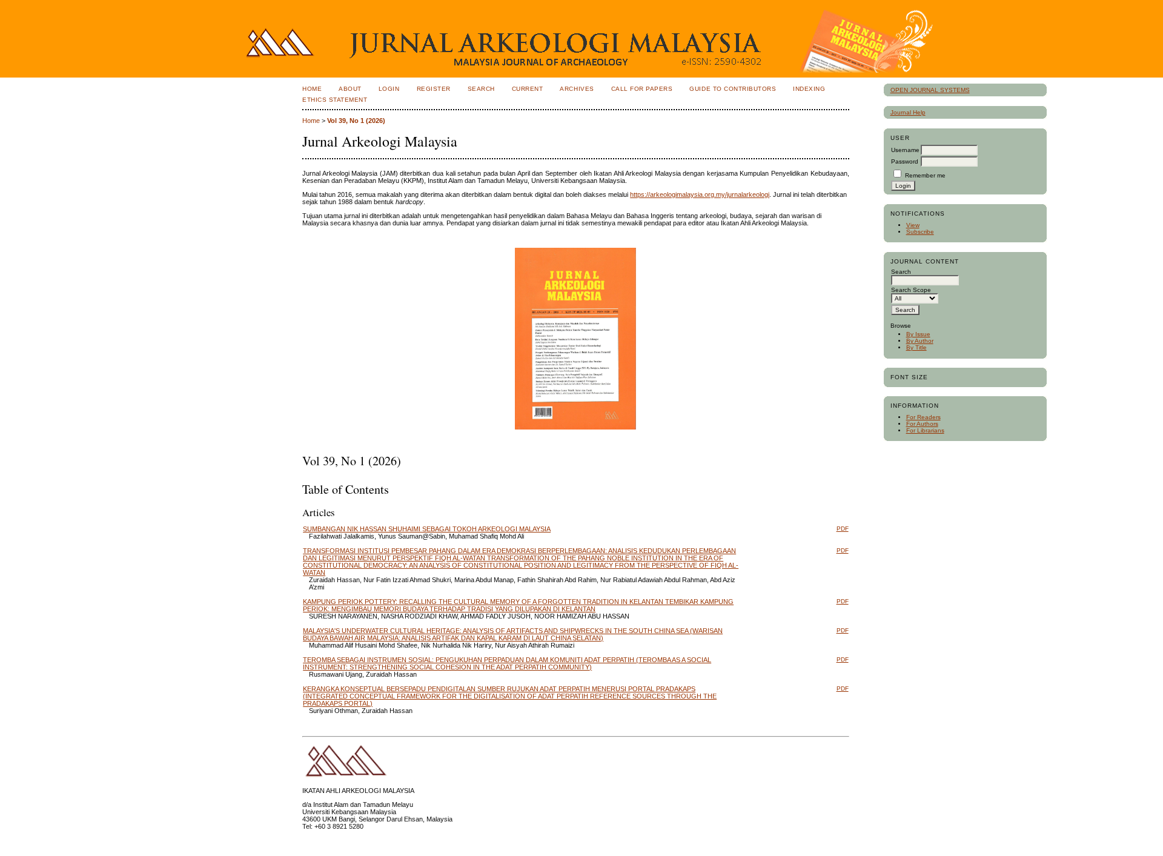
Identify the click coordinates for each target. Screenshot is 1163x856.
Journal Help (908, 112)
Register (434, 88)
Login (389, 88)
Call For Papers (642, 88)
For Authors (922, 423)
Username (905, 150)
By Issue (918, 334)
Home (312, 88)
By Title (916, 347)
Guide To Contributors (732, 88)
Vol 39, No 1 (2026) (356, 120)
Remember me (925, 175)
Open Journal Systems (930, 90)
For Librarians (925, 430)
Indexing (809, 88)
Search (481, 88)
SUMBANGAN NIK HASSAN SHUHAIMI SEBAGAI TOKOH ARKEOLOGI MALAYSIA (427, 529)
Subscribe (920, 231)
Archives (577, 88)
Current (527, 88)
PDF (843, 528)
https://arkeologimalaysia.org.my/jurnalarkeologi (699, 194)
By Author (919, 340)
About (350, 88)
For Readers (923, 417)
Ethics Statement (334, 99)
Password (904, 161)
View (912, 225)
